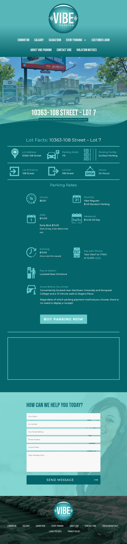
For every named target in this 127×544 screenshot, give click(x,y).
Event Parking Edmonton (51, 120)
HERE (98, 258)
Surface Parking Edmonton (75, 120)
